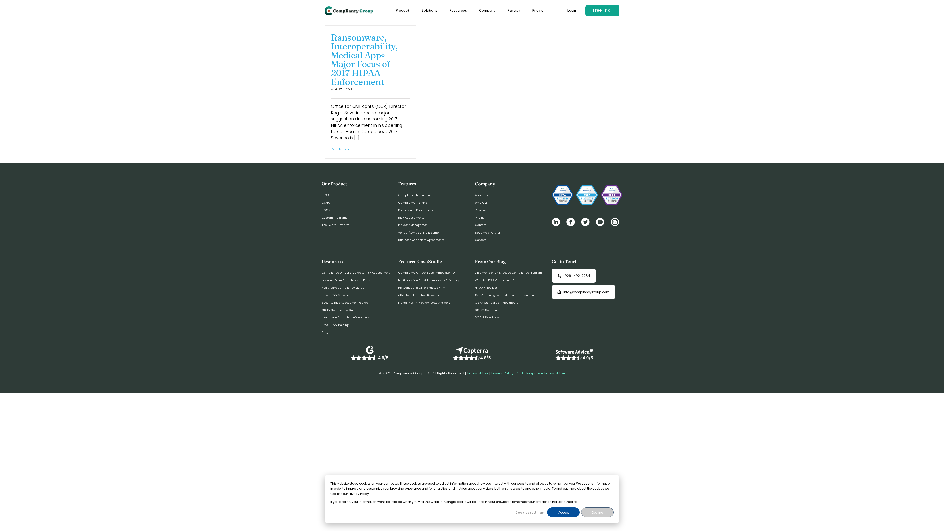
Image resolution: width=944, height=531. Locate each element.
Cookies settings (530, 512)
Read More (338, 149)
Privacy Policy (502, 373)
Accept (563, 512)
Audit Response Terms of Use (541, 373)
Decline (597, 512)
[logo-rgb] (349, 8)
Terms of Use (477, 373)
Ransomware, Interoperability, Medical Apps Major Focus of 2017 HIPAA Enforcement (364, 59)
